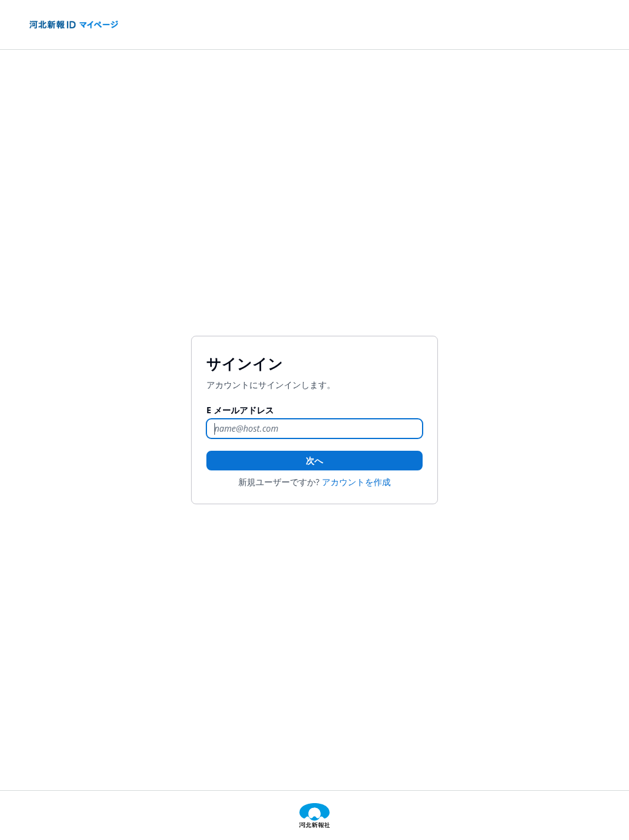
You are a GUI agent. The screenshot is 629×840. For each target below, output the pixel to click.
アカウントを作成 (356, 482)
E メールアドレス (240, 410)
